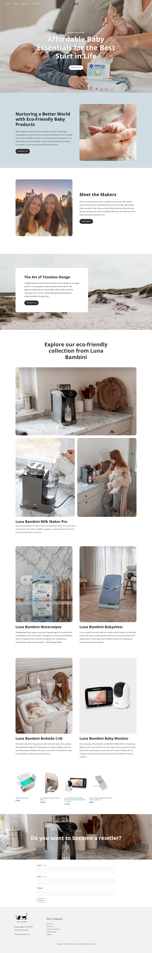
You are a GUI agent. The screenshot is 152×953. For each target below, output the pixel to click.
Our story (49, 924)
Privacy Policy (51, 932)
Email (42, 876)
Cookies (49, 934)
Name (42, 865)
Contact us (76, 67)
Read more (86, 221)
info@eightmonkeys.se (22, 934)
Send (41, 900)
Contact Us (50, 926)
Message (40, 888)
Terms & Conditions (53, 929)
